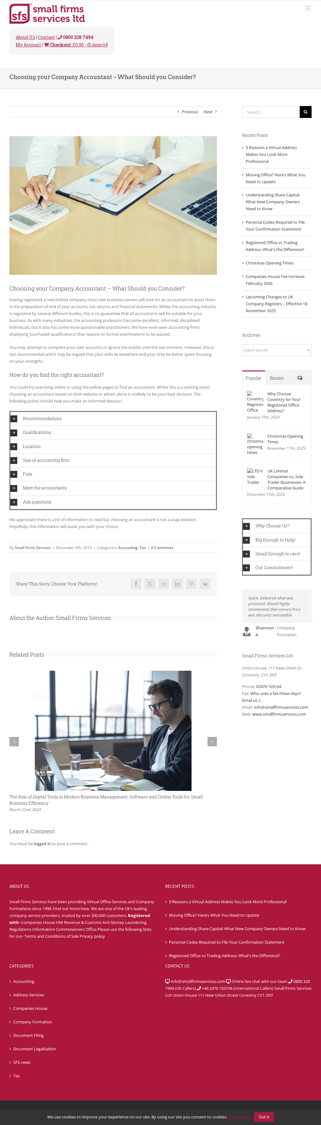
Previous (190, 112)
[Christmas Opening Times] (255, 436)
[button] (113, 418)
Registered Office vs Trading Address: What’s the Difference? (224, 955)
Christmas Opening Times (269, 263)
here (85, 908)
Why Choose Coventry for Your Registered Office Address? (284, 402)
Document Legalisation (34, 1049)
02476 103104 (268, 686)
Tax (142, 547)
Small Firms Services (33, 547)
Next (208, 112)
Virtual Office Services (107, 901)
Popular (254, 378)
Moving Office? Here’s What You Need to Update (214, 915)
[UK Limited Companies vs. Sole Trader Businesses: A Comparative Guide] (255, 471)
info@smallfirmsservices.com (281, 707)
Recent (277, 378)
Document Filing (28, 1035)
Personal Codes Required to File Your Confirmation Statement (226, 942)
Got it (264, 1117)
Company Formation (32, 1022)
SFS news (21, 1062)
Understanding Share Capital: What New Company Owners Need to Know (273, 201)
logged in (42, 843)
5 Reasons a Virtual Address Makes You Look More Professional (271, 154)
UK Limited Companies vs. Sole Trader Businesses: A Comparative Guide (286, 479)
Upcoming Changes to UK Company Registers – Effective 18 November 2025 (276, 303)
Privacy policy (92, 936)
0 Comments (162, 547)
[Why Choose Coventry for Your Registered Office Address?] (255, 394)
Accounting (128, 547)
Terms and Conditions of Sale (51, 936)
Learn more (239, 1117)
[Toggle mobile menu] (308, 8)
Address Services (28, 995)
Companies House (30, 1008)
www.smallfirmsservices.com (279, 714)
